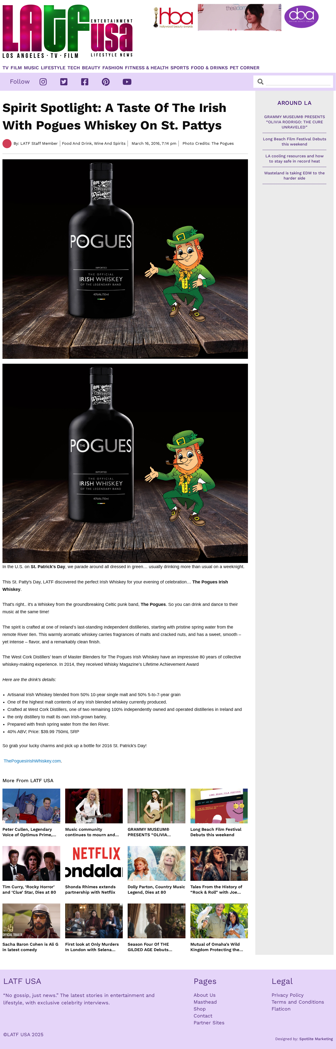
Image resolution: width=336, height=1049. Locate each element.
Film (16, 67)
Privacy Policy (288, 995)
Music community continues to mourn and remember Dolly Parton (90, 832)
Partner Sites (209, 1023)
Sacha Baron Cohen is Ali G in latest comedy (30, 947)
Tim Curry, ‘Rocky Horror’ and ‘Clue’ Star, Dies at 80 (29, 889)
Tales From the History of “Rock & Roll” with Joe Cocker (216, 889)
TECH (73, 67)
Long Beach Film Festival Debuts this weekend (215, 832)
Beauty (91, 67)
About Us (205, 995)
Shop (200, 1009)
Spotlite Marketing (316, 1039)
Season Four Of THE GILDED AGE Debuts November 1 (148, 947)
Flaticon (281, 1009)
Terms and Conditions (298, 1002)
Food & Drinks (209, 67)
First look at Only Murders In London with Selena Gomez (92, 947)
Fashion (112, 67)
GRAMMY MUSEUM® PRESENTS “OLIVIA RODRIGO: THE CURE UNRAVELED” (149, 832)
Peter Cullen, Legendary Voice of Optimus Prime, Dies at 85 (27, 832)
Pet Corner (245, 67)
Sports (179, 67)
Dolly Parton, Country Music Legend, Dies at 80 (156, 889)
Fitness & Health (146, 67)
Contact (203, 1016)
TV (5, 67)
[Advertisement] (236, 46)
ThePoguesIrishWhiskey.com (32, 761)
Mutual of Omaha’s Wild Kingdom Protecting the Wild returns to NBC (215, 947)
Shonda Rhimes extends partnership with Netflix (90, 889)
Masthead (205, 1002)
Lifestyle (53, 67)
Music (31, 67)
